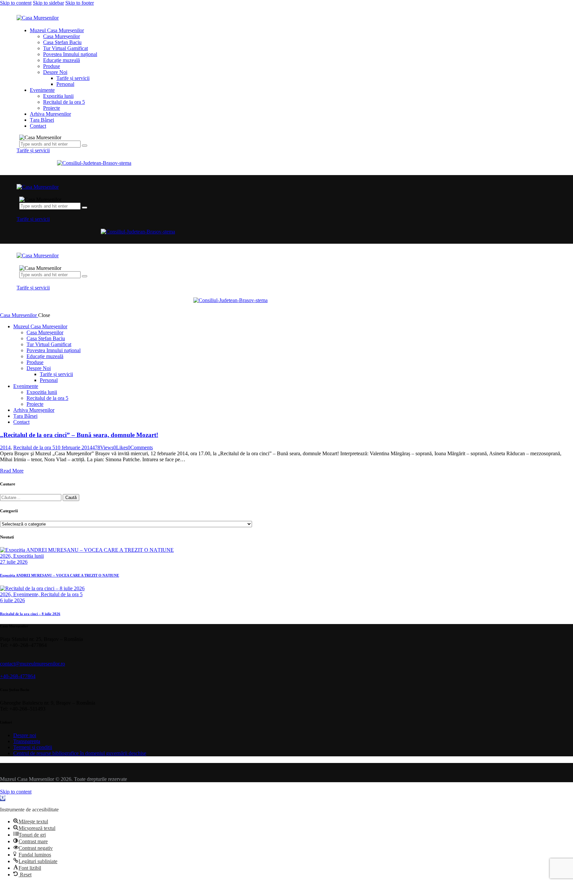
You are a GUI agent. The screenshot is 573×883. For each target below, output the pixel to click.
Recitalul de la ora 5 (34, 447)
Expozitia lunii (28, 556)
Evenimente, (27, 594)
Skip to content (16, 3)
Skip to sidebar (48, 3)
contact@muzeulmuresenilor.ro (32, 663)
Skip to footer (79, 3)
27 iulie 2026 (14, 562)
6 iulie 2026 (12, 600)
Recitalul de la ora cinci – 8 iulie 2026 (30, 614)
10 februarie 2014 (73, 447)
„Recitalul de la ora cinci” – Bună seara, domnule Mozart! (79, 434)
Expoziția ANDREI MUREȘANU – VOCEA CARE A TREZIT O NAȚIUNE (59, 575)
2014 (5, 447)
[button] (2, 798)
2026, (6, 556)
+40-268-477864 (17, 676)
